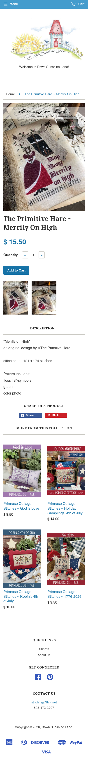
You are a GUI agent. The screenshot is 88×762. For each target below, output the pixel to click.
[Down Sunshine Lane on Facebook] (38, 678)
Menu (13, 4)
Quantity (10, 254)
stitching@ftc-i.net (44, 702)
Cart (81, 4)
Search (44, 648)
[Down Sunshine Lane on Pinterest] (50, 678)
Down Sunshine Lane (57, 727)
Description (42, 328)
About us (44, 654)
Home (10, 93)
